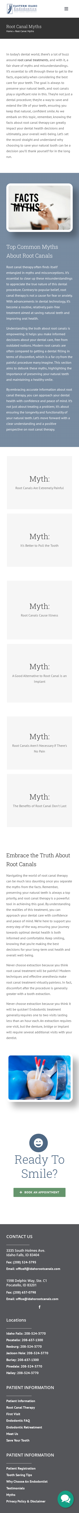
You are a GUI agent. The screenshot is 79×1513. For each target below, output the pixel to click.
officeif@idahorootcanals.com (38, 1269)
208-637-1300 (32, 1340)
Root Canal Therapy (20, 1407)
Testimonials (15, 1488)
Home (9, 31)
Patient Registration (21, 1468)
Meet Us (12, 1434)
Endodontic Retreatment (24, 1427)
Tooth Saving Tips (19, 1475)
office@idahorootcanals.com (37, 1299)
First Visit (13, 1414)
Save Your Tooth (17, 1440)
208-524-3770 (35, 1333)
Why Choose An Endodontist (27, 1481)
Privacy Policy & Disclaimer (26, 1501)
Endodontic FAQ (18, 1420)
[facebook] (39, 1307)
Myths (10, 1495)
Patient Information (20, 1401)
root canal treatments (32, 60)
